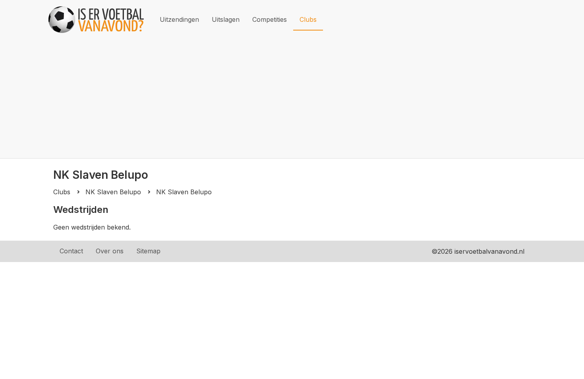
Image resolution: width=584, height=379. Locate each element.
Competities (269, 19)
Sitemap (148, 251)
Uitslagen (226, 19)
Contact (71, 251)
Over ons (110, 251)
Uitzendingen (179, 19)
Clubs (308, 19)
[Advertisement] (292, 98)
